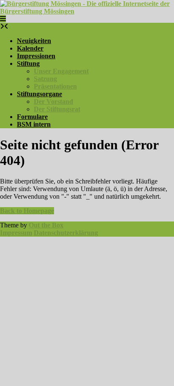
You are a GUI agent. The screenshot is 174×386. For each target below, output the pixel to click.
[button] (3, 18)
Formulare (32, 116)
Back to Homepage (27, 210)
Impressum (16, 232)
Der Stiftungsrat (57, 109)
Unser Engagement (61, 71)
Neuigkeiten (34, 40)
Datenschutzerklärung (66, 232)
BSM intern (34, 124)
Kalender (30, 48)
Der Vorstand (53, 101)
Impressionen (36, 55)
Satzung (45, 78)
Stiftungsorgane (39, 93)
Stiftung (28, 63)
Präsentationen (55, 86)
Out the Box (46, 225)
